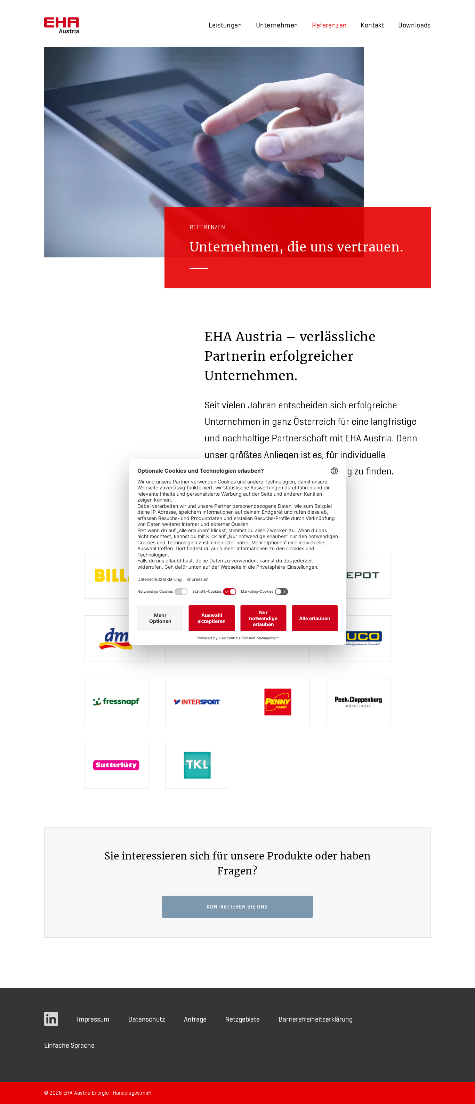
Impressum (93, 1019)
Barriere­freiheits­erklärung (316, 1019)
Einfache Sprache (69, 1045)
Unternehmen (277, 25)
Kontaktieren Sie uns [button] (237, 906)
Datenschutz (146, 1019)
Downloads (414, 25)
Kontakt (372, 25)
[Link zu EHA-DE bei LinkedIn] (51, 1019)
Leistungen (225, 25)
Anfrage (195, 1019)
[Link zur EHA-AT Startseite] (61, 25)
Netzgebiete (242, 1019)
